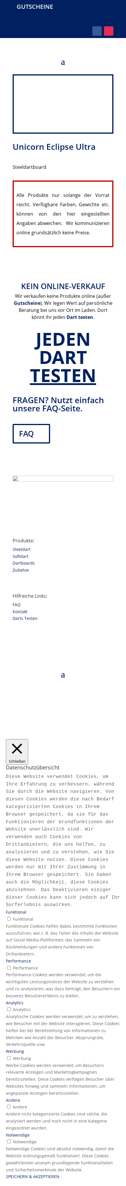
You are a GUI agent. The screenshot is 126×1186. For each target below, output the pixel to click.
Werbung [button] (15, 1051)
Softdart (20, 556)
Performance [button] (18, 961)
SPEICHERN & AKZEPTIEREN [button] (32, 1176)
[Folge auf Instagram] (108, 31)
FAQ (26, 433)
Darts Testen (25, 618)
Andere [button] (13, 1100)
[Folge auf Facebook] (97, 31)
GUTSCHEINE (35, 7)
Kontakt (20, 611)
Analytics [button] (14, 1002)
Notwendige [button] (18, 1135)
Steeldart (21, 549)
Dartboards (24, 563)
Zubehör (21, 570)
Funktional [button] (16, 912)
